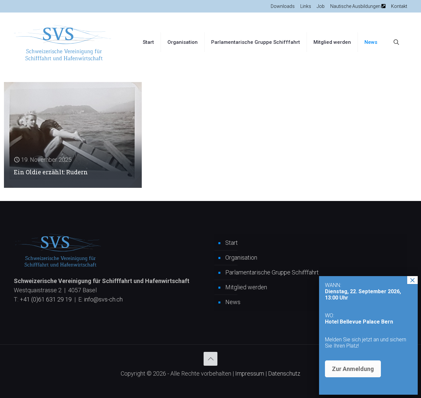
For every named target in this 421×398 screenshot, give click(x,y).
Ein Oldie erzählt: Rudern (51, 172)
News (232, 301)
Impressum (249, 373)
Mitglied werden (246, 287)
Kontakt (399, 6)
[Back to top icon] (210, 359)
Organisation (241, 257)
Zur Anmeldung (353, 368)
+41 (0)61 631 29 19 (46, 299)
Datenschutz (284, 373)
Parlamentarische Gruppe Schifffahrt (272, 272)
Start (231, 242)
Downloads (283, 6)
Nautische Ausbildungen (356, 6)
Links (305, 6)
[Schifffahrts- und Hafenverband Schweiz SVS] (63, 42)
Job (321, 6)
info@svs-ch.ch (103, 299)
